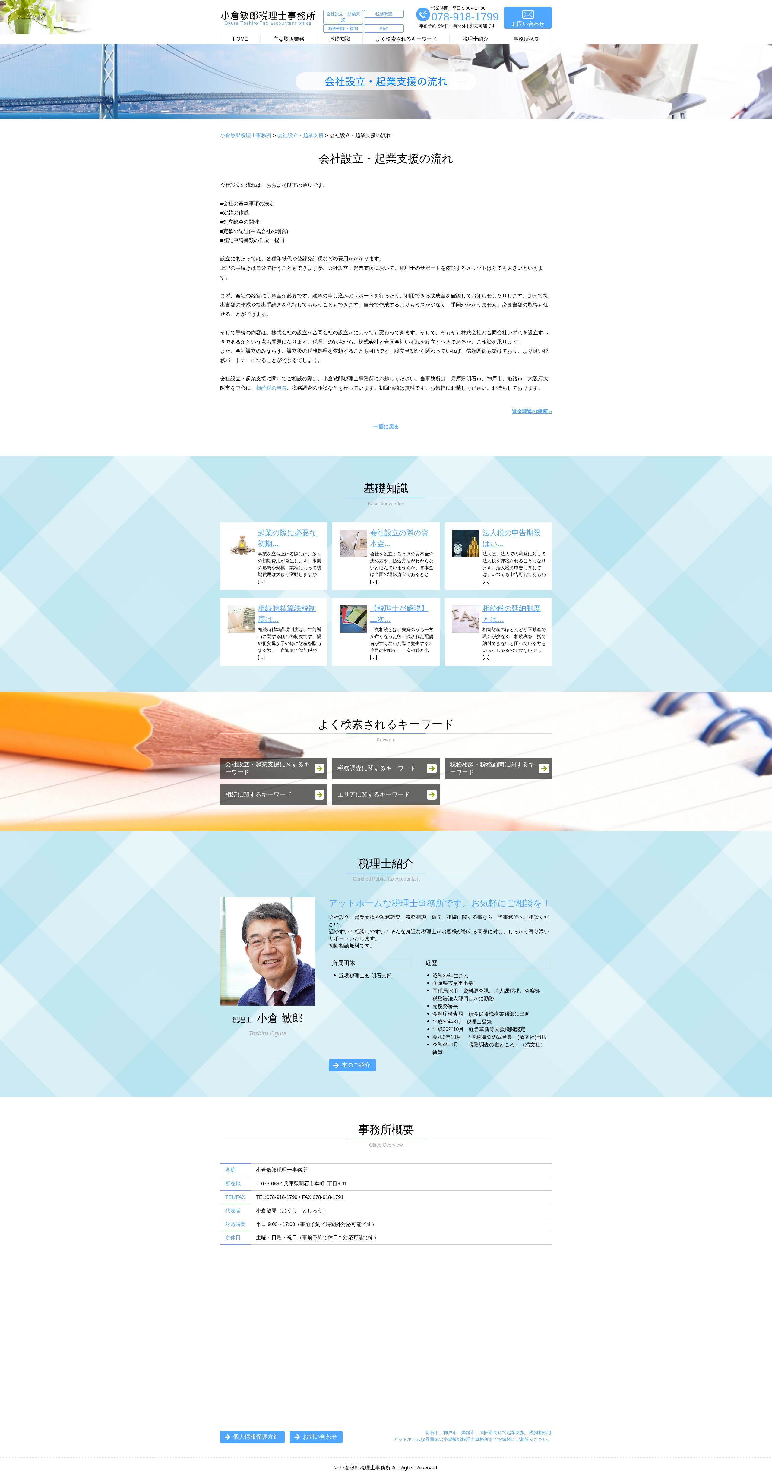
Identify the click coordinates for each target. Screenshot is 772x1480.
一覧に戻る (386, 426)
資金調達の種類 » (532, 411)
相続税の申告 (271, 388)
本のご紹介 (356, 1065)
